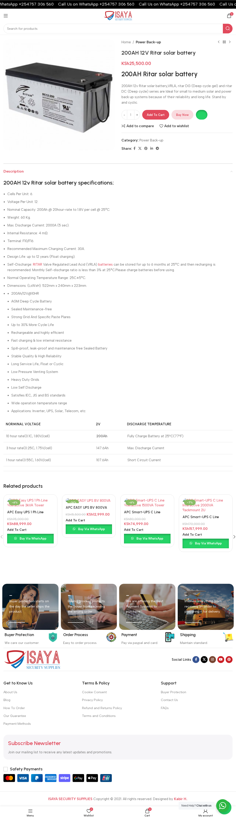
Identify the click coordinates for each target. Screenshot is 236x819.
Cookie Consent (94, 692)
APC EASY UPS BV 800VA (86, 507)
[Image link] (32, 659)
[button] (201, 115)
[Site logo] (118, 15)
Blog (6, 700)
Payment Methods (17, 724)
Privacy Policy (92, 700)
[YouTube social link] (220, 659)
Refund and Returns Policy (102, 708)
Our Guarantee (14, 716)
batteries (105, 264)
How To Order (14, 708)
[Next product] (230, 42)
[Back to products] (224, 42)
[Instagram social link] (212, 659)
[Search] (228, 28)
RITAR (37, 264)
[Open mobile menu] (5, 15)
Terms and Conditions (99, 716)
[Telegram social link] (157, 148)
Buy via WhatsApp (33, 538)
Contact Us (169, 700)
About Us (10, 692)
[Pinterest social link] (146, 148)
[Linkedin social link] (151, 148)
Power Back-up (148, 42)
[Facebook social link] (134, 148)
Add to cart (156, 115)
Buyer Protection (173, 692)
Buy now (182, 115)
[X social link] (140, 148)
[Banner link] (30, 607)
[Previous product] (218, 42)
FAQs (165, 708)
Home (126, 42)
